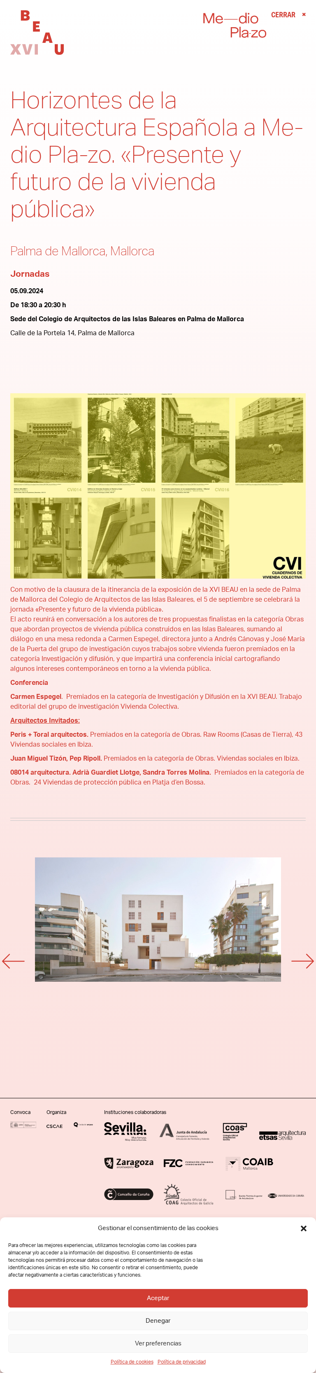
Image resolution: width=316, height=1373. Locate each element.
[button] (304, 1228)
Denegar (158, 1321)
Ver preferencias (158, 1343)
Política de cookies (132, 1361)
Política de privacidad (182, 1361)
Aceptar (158, 1298)
